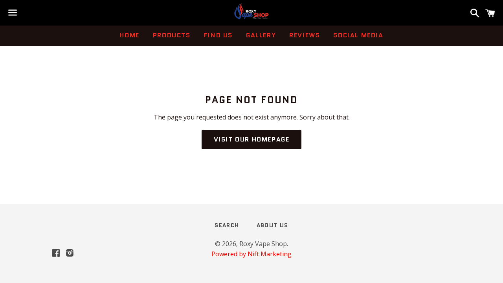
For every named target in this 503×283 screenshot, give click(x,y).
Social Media (358, 35)
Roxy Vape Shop (263, 243)
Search (227, 225)
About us (272, 225)
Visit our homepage (252, 139)
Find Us (218, 35)
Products (172, 35)
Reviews (304, 35)
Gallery (261, 35)
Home (129, 35)
